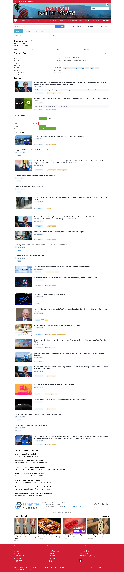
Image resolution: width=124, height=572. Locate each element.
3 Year (91, 68)
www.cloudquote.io (71, 502)
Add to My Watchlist (46, 47)
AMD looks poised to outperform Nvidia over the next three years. (54, 106)
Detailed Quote (104, 53)
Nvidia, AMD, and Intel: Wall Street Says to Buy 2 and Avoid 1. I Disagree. (60, 232)
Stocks (27, 31)
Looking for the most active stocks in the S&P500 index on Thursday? (41, 245)
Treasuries (59, 36)
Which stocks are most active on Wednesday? (32, 425)
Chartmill (19, 155)
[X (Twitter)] (95, 505)
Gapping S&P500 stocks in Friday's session (31, 150)
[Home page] (62, 8)
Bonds (56, 394)
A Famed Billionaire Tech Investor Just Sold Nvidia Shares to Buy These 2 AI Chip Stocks (66, 278)
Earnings (57, 272)
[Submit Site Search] (107, 8)
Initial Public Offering (61, 334)
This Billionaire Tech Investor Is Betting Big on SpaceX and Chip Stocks (60, 399)
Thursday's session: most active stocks (30, 256)
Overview (27, 36)
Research (86, 49)
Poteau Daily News (27, 567)
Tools (43, 31)
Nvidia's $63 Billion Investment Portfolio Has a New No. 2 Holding (58, 325)
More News (105, 78)
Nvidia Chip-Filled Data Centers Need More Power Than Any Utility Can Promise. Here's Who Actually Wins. (70, 341)
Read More (105, 132)
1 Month (76, 68)
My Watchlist (91, 26)
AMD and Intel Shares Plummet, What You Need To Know (54, 385)
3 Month (82, 68)
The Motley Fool (39, 93)
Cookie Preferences (26, 569)
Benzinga (37, 303)
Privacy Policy (66, 506)
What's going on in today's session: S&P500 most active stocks (39, 414)
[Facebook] (99, 505)
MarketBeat (38, 272)
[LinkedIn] (103, 505)
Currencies (41, 36)
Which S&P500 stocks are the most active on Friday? (35, 176)
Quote (32, 49)
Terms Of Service (77, 506)
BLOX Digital (100, 567)
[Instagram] (107, 505)
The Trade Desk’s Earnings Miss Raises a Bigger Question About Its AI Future (62, 266)
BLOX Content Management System (86, 567)
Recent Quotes (77, 26)
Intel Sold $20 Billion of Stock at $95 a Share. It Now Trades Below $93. (60, 136)
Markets (18, 31)
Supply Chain (64, 170)
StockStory (38, 394)
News (34, 36)
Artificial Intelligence (52, 93)
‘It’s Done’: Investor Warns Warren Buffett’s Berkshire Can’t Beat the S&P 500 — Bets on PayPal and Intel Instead (71, 310)
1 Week (70, 68)
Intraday (65, 68)
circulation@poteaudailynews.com (93, 557)
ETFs (35, 31)
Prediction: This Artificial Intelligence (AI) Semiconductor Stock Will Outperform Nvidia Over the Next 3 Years (71, 99)
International (50, 36)
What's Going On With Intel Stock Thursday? (50, 294)
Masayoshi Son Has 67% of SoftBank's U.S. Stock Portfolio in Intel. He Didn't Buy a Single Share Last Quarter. (69, 354)
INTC (30, 40)
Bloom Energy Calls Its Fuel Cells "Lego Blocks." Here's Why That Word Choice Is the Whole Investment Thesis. (70, 198)
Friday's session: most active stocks (29, 186)
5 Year (96, 68)
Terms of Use (50, 567)
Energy (49, 208)
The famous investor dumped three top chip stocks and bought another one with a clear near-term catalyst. (65, 90)
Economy (59, 93)
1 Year (87, 68)
